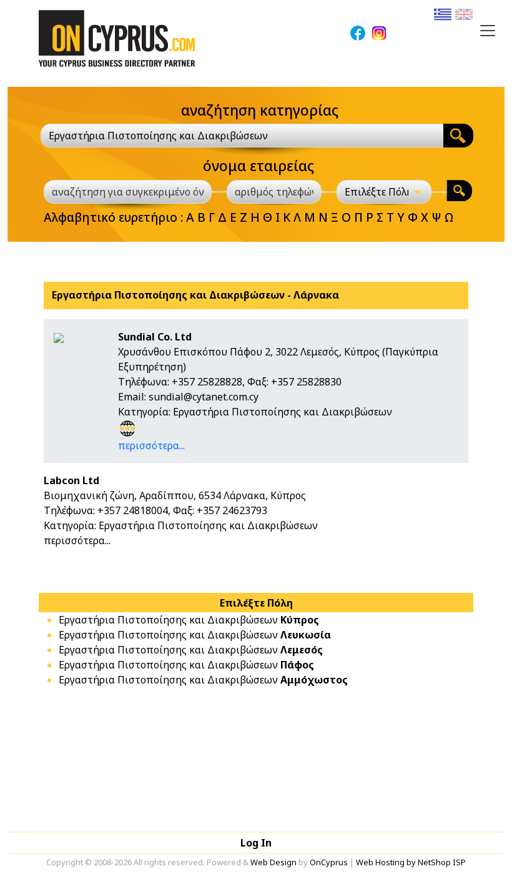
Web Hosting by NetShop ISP (411, 862)
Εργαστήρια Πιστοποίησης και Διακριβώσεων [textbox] (158, 135)
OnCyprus (329, 862)
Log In (256, 843)
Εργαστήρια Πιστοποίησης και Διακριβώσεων (189, 620)
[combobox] (242, 135)
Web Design (273, 862)
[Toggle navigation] (488, 30)
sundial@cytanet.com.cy (203, 397)
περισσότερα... (151, 445)
